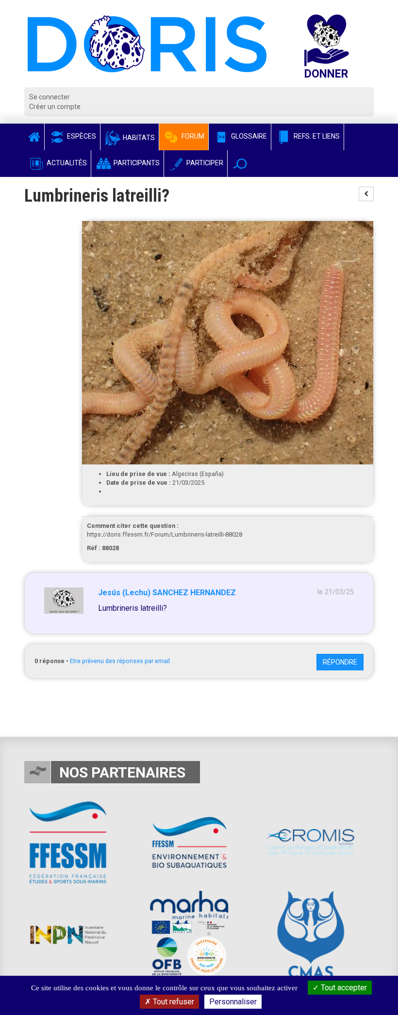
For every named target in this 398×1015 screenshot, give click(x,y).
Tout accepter (343, 987)
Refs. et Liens (316, 136)
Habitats (138, 138)
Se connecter (49, 97)
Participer (204, 163)
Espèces (81, 136)
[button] (240, 163)
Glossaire (248, 136)
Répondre (340, 662)
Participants (136, 163)
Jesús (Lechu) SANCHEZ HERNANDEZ (167, 592)
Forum (192, 136)
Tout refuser (172, 1001)
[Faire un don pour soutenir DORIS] (336, 51)
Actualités (66, 163)
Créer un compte (55, 107)
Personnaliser (233, 1001)
